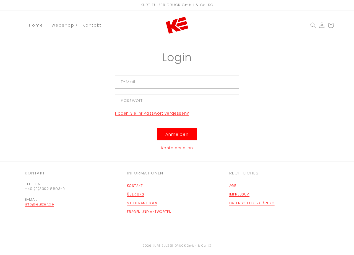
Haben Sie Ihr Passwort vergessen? (152, 113)
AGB (233, 185)
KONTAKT (135, 185)
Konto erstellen (177, 148)
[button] (313, 25)
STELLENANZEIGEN (142, 203)
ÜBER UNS (135, 194)
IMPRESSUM (239, 194)
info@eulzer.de (39, 204)
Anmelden (177, 134)
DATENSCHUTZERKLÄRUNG (252, 203)
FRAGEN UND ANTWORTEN (149, 211)
